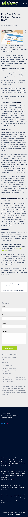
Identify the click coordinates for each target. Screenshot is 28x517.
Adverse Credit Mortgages (9, 354)
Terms (12, 479)
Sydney (18, 514)
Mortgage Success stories (9, 25)
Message (5, 331)
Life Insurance (6, 360)
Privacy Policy (5, 479)
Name (4, 306)
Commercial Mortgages (9, 357)
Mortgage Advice (7, 365)
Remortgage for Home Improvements (13, 290)
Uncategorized (6, 373)
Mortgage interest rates (9, 368)
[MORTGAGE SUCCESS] (10, 3)
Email (4, 315)
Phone (4, 323)
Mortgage (5, 362)
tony (4, 23)
